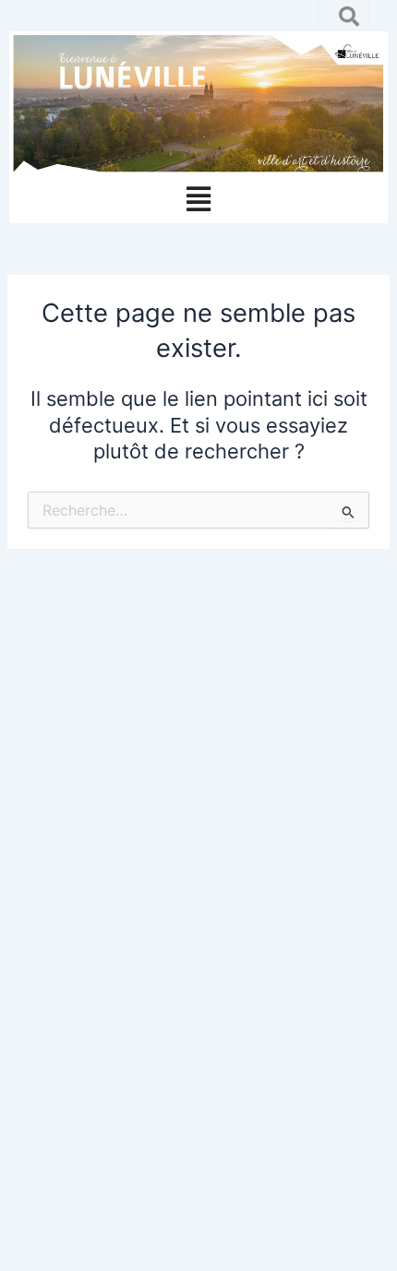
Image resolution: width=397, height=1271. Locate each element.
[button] (199, 199)
